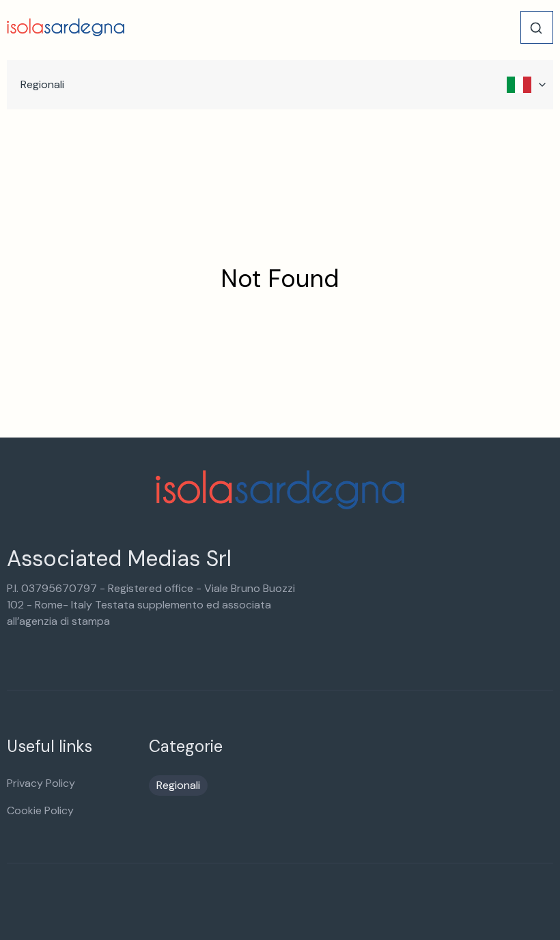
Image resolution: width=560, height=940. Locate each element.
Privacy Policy (41, 783)
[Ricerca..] (536, 28)
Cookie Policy (40, 810)
